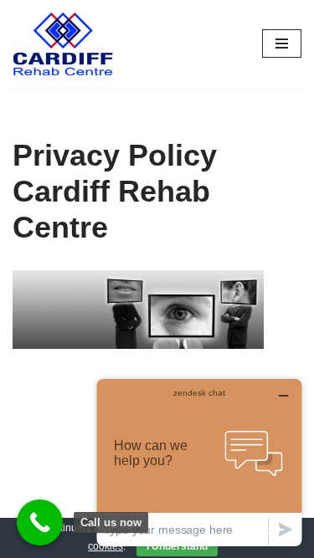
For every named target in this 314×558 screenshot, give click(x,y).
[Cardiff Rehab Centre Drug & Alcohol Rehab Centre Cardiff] (63, 43)
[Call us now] (40, 522)
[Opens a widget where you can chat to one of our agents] (199, 462)
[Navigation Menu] (281, 43)
